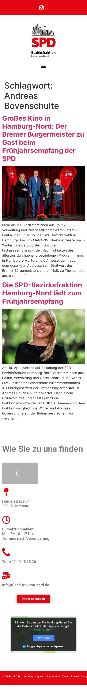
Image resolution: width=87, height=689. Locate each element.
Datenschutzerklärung (74, 676)
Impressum (53, 676)
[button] (43, 66)
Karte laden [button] (44, 638)
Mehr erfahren (43, 629)
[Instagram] (41, 7)
